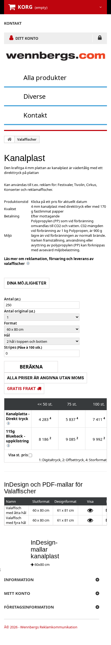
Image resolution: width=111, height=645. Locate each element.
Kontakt (35, 115)
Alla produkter (45, 77)
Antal (9, 299)
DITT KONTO (26, 38)
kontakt (13, 23)
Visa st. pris (18, 455)
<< (39, 404)
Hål (7, 335)
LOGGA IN (100, 38)
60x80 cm (42, 564)
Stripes (10, 347)
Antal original (16, 311)
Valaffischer (26, 139)
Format (10, 323)
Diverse (34, 96)
